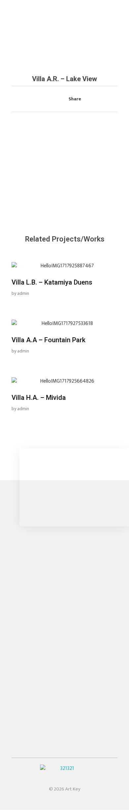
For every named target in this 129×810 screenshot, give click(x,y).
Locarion (21, 666)
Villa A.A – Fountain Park (48, 340)
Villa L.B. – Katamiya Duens (52, 282)
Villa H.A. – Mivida (39, 398)
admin (23, 293)
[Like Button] (51, 99)
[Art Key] (36, 19)
